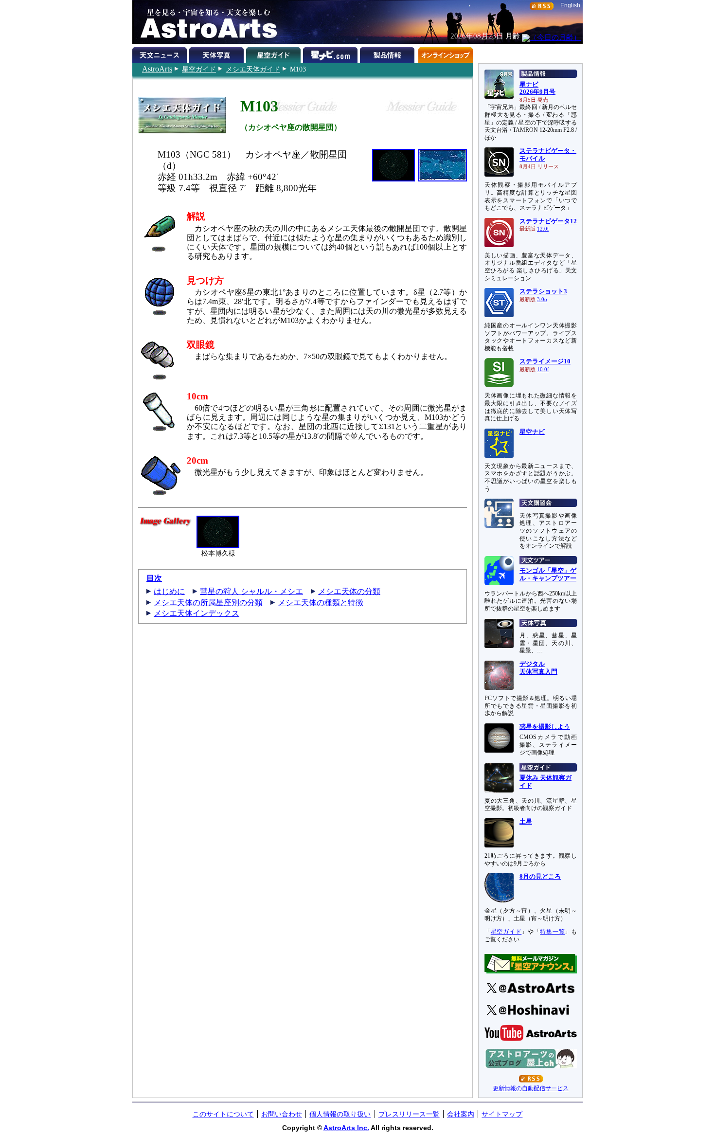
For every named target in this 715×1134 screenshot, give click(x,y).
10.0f (543, 369)
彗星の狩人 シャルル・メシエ (251, 591)
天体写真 (217, 53)
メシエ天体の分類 (349, 591)
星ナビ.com (331, 53)
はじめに (169, 591)
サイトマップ (502, 1114)
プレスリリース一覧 (409, 1114)
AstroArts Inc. (346, 1128)
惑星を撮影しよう (544, 726)
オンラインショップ (445, 53)
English (570, 5)
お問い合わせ (281, 1114)
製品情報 (388, 53)
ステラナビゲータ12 (548, 221)
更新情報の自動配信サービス (531, 1088)
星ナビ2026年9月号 (537, 88)
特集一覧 (552, 931)
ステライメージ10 (545, 361)
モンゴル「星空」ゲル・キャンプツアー (547, 574)
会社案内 (460, 1114)
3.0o (542, 299)
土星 (525, 821)
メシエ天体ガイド (253, 69)
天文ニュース (160, 53)
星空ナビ (532, 432)
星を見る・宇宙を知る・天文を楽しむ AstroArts (205, 22)
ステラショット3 (543, 291)
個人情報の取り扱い (340, 1114)
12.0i (543, 229)
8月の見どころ (540, 876)
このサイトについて (223, 1114)
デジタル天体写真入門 (538, 668)
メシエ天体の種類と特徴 (320, 602)
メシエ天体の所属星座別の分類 (208, 602)
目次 (154, 578)
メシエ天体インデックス (196, 613)
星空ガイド (199, 69)
